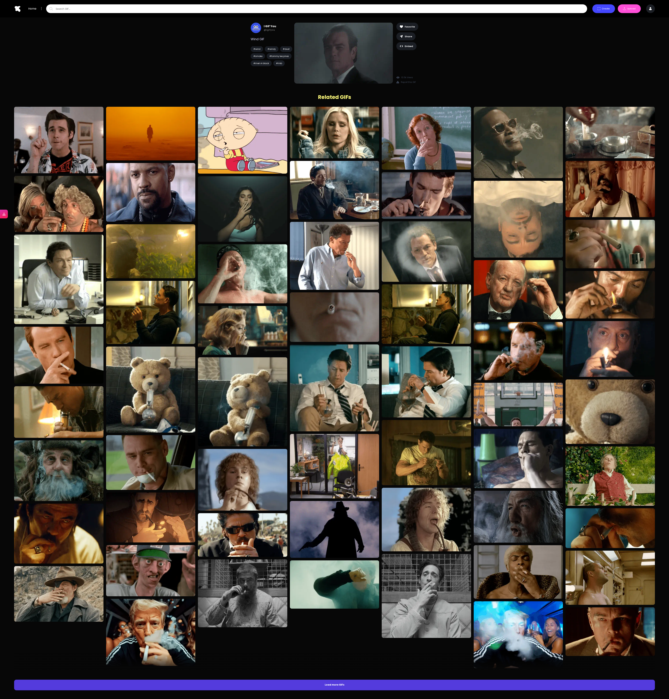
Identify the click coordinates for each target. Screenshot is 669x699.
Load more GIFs (334, 625)
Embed (409, 46)
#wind (256, 49)
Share (408, 36)
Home (32, 8)
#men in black (261, 63)
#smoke (257, 56)
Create (606, 8)
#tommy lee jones (279, 56)
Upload (631, 8)
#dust (286, 49)
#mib (279, 63)
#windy (271, 49)
